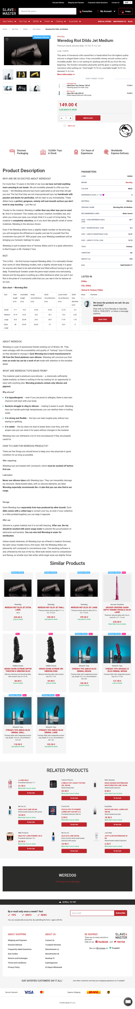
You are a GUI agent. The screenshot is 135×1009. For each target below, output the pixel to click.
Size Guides (13, 954)
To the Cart (31, 793)
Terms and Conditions (17, 963)
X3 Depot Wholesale (53, 967)
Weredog (60, 36)
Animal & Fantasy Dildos (92, 290)
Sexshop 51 (50, 958)
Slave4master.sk (52, 954)
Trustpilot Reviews (53, 945)
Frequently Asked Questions (98, 3)
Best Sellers (8, 21)
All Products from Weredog (67, 882)
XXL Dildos (36, 29)
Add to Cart (88, 118)
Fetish (47, 21)
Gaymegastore (51, 963)
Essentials (73, 21)
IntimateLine (71, 83)
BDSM (35, 21)
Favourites (86, 11)
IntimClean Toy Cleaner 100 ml (78, 85)
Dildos (25, 29)
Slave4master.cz (52, 949)
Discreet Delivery (58, 3)
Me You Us (71, 91)
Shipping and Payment (76, 3)
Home (5, 29)
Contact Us (115, 3)
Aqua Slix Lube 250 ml (75, 93)
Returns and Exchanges (18, 958)
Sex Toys (23, 21)
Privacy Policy (14, 967)
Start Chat (102, 319)
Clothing (59, 21)
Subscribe (120, 913)
